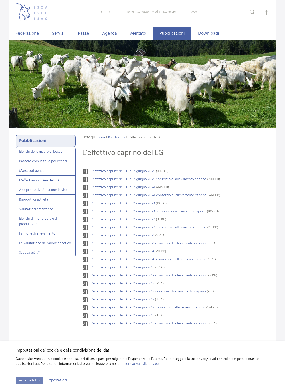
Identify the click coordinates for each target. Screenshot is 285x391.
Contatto (143, 12)
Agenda (109, 33)
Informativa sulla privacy (141, 364)
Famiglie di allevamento (37, 234)
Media (156, 12)
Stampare (169, 12)
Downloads (209, 33)
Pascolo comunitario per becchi (43, 161)
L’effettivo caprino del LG (39, 180)
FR (108, 12)
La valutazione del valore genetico (45, 243)
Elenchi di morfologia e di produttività (38, 221)
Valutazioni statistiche (36, 209)
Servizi (58, 33)
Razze (83, 33)
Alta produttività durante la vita (43, 190)
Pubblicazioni (172, 33)
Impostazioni (57, 380)
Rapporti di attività (33, 200)
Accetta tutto (29, 380)
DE (101, 12)
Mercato (138, 33)
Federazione (27, 33)
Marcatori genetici (33, 171)
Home (130, 12)
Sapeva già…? (29, 253)
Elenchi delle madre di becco (41, 152)
